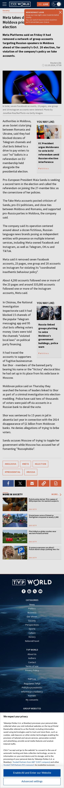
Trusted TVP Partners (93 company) (18, 765)
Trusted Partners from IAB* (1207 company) (31, 762)
